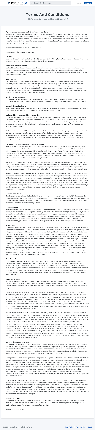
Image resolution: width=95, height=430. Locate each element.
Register (88, 3)
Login (79, 3)
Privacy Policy (68, 427)
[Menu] (3, 3)
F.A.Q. (90, 427)
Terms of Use (80, 427)
